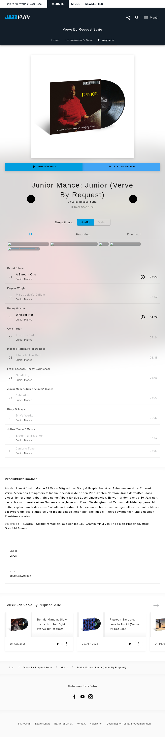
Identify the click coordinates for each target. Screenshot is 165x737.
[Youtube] (82, 697)
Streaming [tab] (82, 234)
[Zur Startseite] (43, 19)
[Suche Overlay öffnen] (137, 18)
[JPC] (104, 244)
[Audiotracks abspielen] (58, 644)
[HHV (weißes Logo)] (24, 248)
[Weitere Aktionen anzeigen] (66, 644)
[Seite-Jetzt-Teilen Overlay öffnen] (128, 18)
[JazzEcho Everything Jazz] (28, 244)
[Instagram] (91, 697)
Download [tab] (134, 234)
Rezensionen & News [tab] (79, 40)
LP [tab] (30, 234)
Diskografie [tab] (106, 40)
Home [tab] (55, 40)
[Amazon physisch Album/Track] (74, 244)
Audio (85, 222)
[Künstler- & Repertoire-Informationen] (143, 277)
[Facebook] (74, 697)
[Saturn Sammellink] (125, 244)
